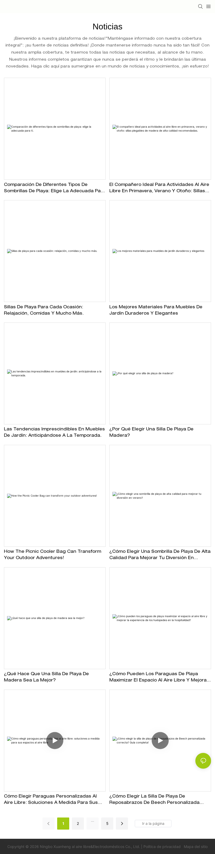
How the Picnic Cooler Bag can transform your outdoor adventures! (52, 555)
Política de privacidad (162, 846)
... (92, 820)
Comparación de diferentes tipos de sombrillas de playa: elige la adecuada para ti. (54, 189)
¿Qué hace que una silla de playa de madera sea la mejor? (46, 677)
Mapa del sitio (195, 846)
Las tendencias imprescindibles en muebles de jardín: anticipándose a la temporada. (54, 433)
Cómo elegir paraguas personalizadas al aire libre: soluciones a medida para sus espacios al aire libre (51, 800)
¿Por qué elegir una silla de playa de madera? (151, 433)
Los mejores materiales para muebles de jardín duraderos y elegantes (155, 310)
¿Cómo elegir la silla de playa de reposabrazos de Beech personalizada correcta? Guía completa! (154, 800)
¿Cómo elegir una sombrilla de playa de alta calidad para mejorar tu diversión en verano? (160, 555)
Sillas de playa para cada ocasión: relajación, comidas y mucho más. (44, 310)
